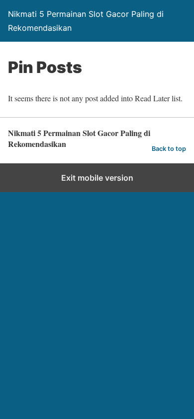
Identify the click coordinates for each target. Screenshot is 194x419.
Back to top (169, 148)
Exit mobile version (97, 178)
